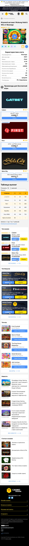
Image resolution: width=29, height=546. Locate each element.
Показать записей (9, 188)
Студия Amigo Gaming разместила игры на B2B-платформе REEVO (19, 403)
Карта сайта (8, 538)
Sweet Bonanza (16, 354)
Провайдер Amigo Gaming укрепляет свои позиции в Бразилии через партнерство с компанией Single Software (19, 384)
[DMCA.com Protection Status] (14, 525)
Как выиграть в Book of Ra (19, 450)
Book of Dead (16, 335)
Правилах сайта (4, 523)
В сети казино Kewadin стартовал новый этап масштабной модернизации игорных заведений (19, 414)
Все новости (12, 433)
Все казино (12, 263)
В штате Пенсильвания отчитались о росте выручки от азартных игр (19, 393)
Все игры (12, 371)
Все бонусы (12, 317)
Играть (14, 118)
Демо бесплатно (19, 331)
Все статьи (12, 481)
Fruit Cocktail (16, 326)
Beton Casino (7, 302)
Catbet (4, 110)
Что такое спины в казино (19, 466)
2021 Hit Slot (16, 362)
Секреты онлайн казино (19, 473)
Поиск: (3, 190)
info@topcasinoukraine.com (17, 5)
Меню (2, 13)
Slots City (5, 171)
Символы (6, 193)
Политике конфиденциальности (15, 521)
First (3, 140)
